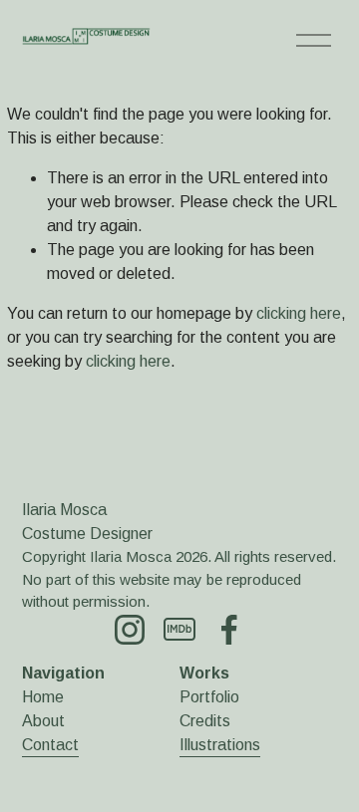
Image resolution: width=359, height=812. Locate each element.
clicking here (298, 313)
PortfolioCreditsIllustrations (220, 720)
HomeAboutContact (50, 720)
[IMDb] (179, 630)
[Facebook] (229, 630)
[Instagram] (130, 630)
